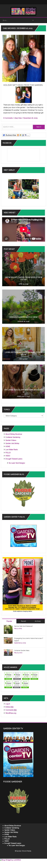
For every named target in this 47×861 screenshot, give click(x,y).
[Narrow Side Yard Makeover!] (8, 629)
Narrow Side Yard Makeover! (23, 626)
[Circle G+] (31, 2)
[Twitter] (17, 2)
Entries (9, 707)
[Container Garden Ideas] (8, 652)
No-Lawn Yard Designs (17, 463)
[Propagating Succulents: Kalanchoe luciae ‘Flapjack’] (8, 640)
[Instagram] (20, 2)
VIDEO (7, 456)
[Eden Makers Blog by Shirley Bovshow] (23, 11)
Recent (23, 621)
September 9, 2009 (20, 643)
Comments (11, 710)
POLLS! (7, 453)
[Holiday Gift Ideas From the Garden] (23, 58)
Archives (38, 621)
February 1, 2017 (23, 396)
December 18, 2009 (30, 118)
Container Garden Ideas (21, 650)
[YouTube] (25, 2)
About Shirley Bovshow (13, 434)
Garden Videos (10, 440)
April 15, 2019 (23, 284)
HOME (7, 446)
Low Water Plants (11, 449)
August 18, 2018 (23, 321)
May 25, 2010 (18, 652)
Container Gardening (12, 437)
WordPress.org (10, 713)
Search (38, 127)
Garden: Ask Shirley (12, 443)
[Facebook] (14, 2)
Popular (9, 621)
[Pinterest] (28, 2)
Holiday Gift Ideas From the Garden (23, 85)
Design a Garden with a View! (23, 317)
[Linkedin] (23, 2)
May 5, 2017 (23, 359)
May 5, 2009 (18, 628)
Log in (7, 704)
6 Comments (8, 118)
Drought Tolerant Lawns (13, 459)
